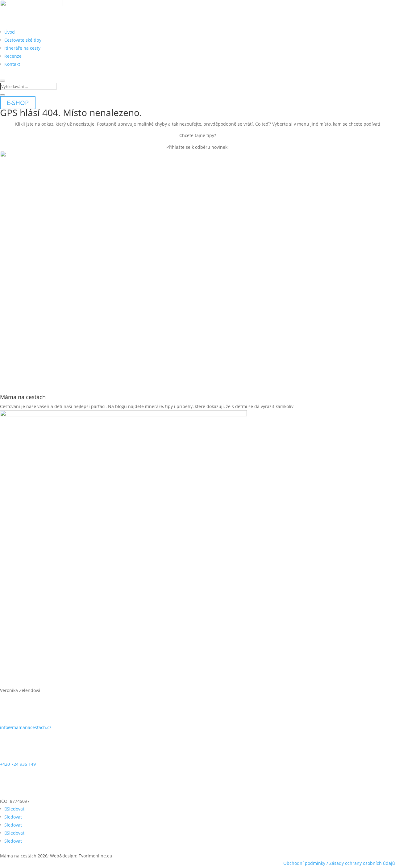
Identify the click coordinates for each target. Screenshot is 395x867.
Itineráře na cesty (22, 48)
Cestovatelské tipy (22, 40)
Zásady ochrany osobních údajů (362, 863)
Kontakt (12, 64)
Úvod (9, 32)
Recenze (13, 56)
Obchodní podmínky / (306, 863)
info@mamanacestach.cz (26, 727)
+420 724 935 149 (18, 764)
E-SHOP (18, 102)
